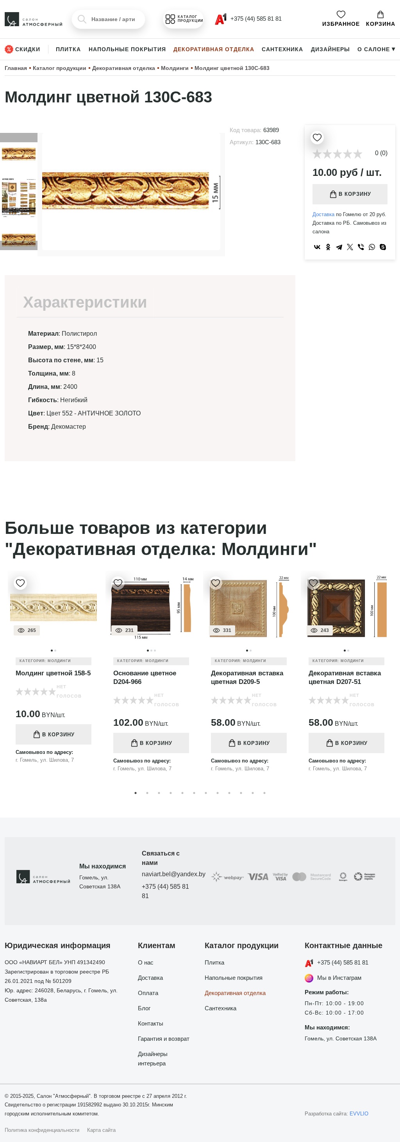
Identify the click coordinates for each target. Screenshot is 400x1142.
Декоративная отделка (213, 49)
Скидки (27, 49)
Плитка (68, 49)
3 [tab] (159, 793)
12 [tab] (264, 793)
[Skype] (383, 247)
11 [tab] (253, 793)
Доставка (323, 214)
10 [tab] (241, 793)
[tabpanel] (53, 673)
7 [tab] (206, 793)
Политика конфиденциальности (42, 1130)
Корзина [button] (380, 24)
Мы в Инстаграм (339, 977)
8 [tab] (217, 793)
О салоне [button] (376, 49)
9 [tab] (229, 793)
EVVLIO (359, 1114)
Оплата (148, 993)
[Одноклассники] (328, 247)
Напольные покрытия (127, 49)
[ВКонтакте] (317, 247)
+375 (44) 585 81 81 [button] (255, 18)
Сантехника (282, 49)
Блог (144, 1008)
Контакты (150, 1023)
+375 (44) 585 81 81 (165, 891)
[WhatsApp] (372, 247)
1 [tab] (135, 793)
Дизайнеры (330, 49)
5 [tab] (182, 793)
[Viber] (361, 247)
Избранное (341, 24)
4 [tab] (171, 793)
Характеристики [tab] (85, 302)
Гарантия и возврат (163, 1038)
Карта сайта (101, 1130)
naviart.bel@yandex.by (168, 874)
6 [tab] (194, 793)
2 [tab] (147, 793)
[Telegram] (339, 247)
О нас (146, 962)
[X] (350, 247)
